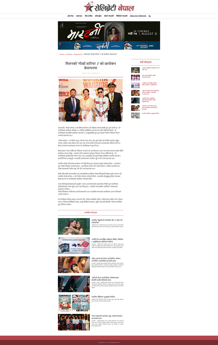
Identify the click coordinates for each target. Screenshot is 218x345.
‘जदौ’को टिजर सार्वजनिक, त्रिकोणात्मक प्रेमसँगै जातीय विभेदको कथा (105, 279)
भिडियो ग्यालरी (121, 16)
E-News (69, 54)
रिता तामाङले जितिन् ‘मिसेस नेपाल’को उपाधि (149, 76)
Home (62, 54)
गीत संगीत (89, 16)
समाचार (79, 16)
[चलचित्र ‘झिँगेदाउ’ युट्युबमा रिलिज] (136, 116)
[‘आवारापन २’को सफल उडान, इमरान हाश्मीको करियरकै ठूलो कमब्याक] (136, 108)
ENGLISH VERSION (138, 16)
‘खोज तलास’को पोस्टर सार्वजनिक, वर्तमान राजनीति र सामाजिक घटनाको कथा (106, 260)
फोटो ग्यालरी (109, 16)
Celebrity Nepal (96, 73)
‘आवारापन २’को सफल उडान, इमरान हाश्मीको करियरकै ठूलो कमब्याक (149, 107)
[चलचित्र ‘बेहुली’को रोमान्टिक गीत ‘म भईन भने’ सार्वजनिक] (136, 70)
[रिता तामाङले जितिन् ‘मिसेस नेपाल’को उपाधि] (136, 78)
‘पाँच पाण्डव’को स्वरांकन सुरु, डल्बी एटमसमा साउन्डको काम (107, 317)
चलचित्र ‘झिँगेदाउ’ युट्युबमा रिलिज (103, 297)
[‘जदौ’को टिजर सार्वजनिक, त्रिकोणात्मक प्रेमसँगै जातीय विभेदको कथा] (136, 100)
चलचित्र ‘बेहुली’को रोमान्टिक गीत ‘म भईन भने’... (151, 69)
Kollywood (78, 54)
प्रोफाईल (98, 16)
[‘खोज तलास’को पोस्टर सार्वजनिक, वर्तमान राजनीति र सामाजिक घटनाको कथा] (136, 93)
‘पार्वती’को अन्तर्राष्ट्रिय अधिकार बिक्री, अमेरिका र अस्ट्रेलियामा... (149, 84)
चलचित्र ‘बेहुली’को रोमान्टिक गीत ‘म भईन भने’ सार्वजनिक (107, 221)
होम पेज (71, 16)
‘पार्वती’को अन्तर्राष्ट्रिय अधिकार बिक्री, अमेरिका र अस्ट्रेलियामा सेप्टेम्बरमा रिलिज (107, 240)
